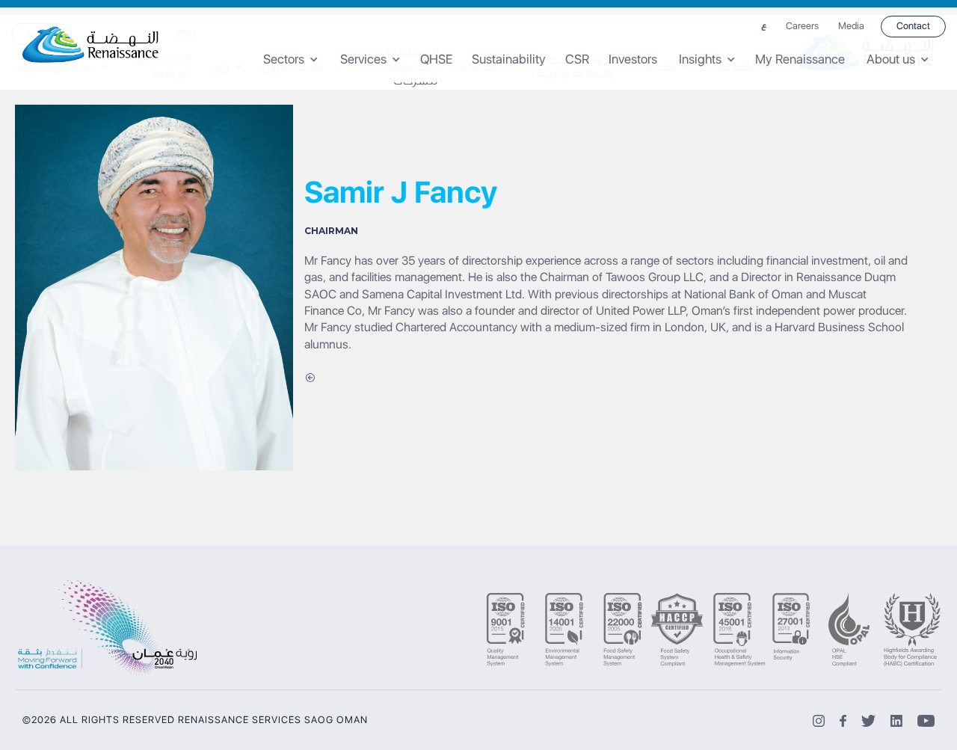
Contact (913, 25)
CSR (577, 59)
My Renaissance (800, 59)
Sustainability (509, 59)
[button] (295, 59)
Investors (633, 59)
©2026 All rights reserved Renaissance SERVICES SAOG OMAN (195, 720)
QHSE (436, 59)
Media (851, 26)
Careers (802, 26)
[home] (90, 45)
